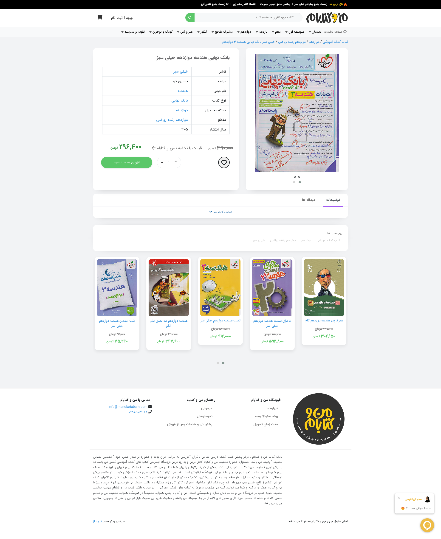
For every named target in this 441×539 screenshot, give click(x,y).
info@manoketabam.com (128, 407)
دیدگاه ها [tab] (308, 200)
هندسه (183, 91)
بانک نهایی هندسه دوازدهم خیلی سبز (193, 57)
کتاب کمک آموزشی (335, 42)
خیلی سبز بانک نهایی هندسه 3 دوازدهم (248, 42)
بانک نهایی (179, 100)
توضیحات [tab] (333, 200)
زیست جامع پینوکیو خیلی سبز (310, 4)
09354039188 (137, 412)
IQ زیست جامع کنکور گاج (215, 4)
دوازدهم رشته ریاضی (292, 42)
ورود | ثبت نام (122, 18)
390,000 (225, 148)
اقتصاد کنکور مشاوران (244, 4)
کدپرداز (97, 521)
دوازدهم (314, 42)
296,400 (130, 147)
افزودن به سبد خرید (126, 162)
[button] (299, 182)
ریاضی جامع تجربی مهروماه (275, 4)
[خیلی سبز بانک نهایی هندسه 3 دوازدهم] (297, 113)
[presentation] (299, 177)
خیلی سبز (180, 71)
